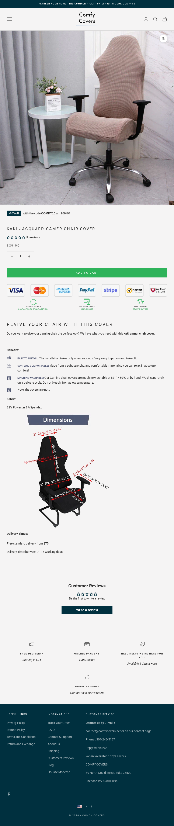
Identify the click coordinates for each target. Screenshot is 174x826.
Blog (51, 765)
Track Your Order (59, 723)
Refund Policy (16, 730)
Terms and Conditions (21, 737)
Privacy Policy (16, 723)
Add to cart (87, 272)
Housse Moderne (59, 772)
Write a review (87, 610)
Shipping (53, 751)
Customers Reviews (61, 758)
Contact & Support (60, 737)
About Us (54, 744)
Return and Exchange (21, 744)
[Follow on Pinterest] (9, 794)
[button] (16, 237)
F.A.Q (51, 730)
